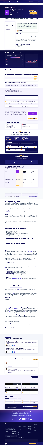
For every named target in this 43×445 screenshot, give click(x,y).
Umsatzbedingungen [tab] (17, 82)
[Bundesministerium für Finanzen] (12, 419)
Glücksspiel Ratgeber (19, 434)
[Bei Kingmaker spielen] (32, 113)
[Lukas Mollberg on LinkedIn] (12, 345)
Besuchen (18, 185)
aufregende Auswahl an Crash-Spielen (16, 278)
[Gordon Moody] (30, 419)
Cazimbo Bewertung (30, 429)
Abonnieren (35, 406)
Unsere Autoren (24, 426)
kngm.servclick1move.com (31, 196)
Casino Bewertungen (19, 432)
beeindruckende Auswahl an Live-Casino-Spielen (16, 263)
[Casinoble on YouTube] (20, 437)
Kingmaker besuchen (32, 443)
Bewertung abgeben (34, 376)
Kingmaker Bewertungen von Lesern (24, 18)
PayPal (26, 312)
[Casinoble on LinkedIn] (18, 437)
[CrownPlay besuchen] (24, 171)
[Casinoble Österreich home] (7, 423)
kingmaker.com (12, 22)
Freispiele (10, 215)
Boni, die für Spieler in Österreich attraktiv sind (19, 202)
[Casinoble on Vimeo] (21, 437)
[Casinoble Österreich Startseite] (5, 1)
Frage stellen (35, 359)
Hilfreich (10, 372)
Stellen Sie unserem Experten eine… (15, 18)
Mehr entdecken (36, 18)
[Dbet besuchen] (32, 171)
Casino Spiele (19, 429)
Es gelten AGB (35, 14)
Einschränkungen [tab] (23, 82)
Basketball (13, 293)
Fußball (19, 289)
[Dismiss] (37, 443)
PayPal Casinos (35, 424)
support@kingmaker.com (17, 162)
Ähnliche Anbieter (31, 18)
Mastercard (35, 430)
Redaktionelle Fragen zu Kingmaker (5, 18)
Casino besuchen (32, 118)
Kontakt (24, 429)
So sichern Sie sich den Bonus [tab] (9, 82)
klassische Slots (30, 251)
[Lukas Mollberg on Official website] (14, 345)
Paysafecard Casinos (35, 426)
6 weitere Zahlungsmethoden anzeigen (21, 151)
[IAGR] (24, 419)
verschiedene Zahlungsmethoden (13, 308)
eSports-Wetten (16, 298)
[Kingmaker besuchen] (17, 171)
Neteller (25, 311)
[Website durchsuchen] (39, 1)
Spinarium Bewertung (29, 428)
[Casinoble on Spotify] (23, 437)
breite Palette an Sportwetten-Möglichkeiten (16, 287)
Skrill (9, 311)
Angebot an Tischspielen (9, 270)
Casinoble (12, 330)
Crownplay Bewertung (29, 432)
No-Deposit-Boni (8, 211)
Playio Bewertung (30, 426)
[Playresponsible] (18, 419)
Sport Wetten (19, 426)
